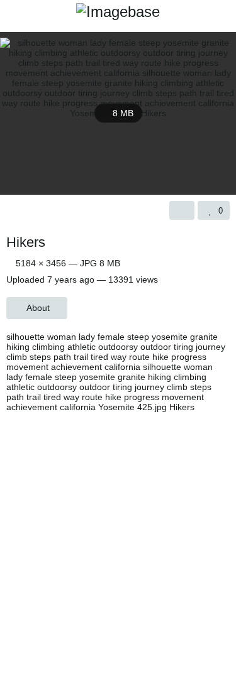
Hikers (25, 242)
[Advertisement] (118, 542)
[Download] (181, 210)
